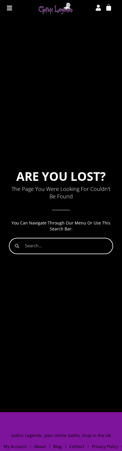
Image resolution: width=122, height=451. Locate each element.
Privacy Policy (105, 446)
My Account (15, 446)
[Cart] (109, 7)
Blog (57, 446)
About (40, 446)
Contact (76, 446)
